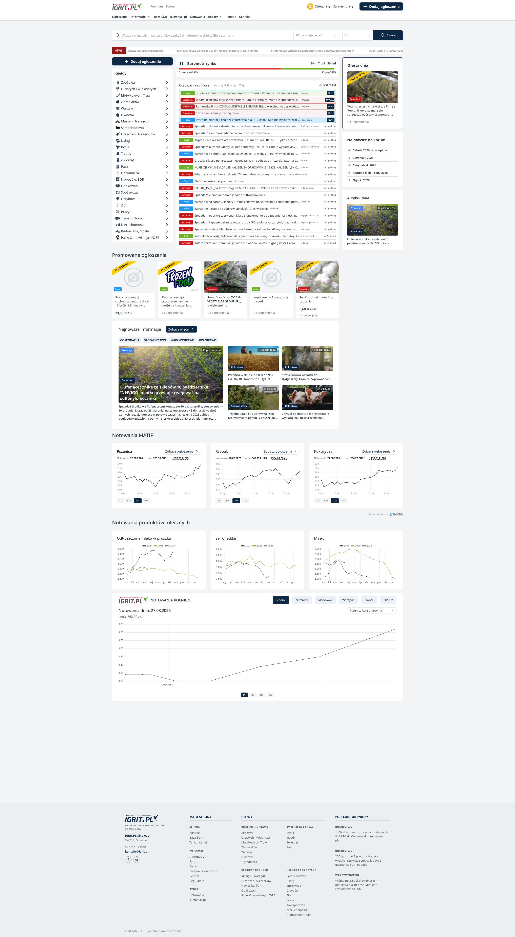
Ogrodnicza (249, 862)
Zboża (281, 600)
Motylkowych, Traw (254, 842)
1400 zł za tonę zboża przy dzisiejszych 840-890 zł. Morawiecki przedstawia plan (361, 836)
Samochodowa (296, 876)
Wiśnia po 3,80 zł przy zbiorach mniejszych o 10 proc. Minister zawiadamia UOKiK (356, 885)
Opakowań (248, 890)
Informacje (196, 856)
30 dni (331, 63)
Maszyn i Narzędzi (253, 876)
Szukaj (391, 35)
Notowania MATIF (132, 435)
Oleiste (388, 600)
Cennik (194, 876)
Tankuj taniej (198, 842)
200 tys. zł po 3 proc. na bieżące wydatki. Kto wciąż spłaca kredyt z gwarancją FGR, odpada (358, 860)
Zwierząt (292, 842)
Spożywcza (294, 886)
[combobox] (313, 35)
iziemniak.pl (178, 17)
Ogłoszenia (119, 17)
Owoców (247, 857)
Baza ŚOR (160, 17)
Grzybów (292, 890)
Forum (170, 6)
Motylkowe (325, 600)
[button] (310, 6)
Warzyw (246, 852)
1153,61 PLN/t (377, 458)
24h (313, 63)
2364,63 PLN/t (279, 458)
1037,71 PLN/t (180, 458)
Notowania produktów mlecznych (151, 522)
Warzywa (348, 600)
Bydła (290, 833)
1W (146, 500)
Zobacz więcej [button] (178, 329)
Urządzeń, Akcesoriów (256, 881)
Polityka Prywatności (203, 871)
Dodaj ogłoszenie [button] (384, 6)
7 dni (321, 63)
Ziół (289, 895)
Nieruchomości (297, 910)
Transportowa (296, 905)
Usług (290, 881)
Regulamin (196, 881)
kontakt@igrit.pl (136, 851)
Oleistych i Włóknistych (256, 837)
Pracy (290, 900)
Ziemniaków (249, 847)
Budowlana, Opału (299, 915)
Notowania (197, 17)
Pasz (290, 847)
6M (129, 500)
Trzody (291, 837)
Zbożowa (247, 833)
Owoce (369, 600)
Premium (156, 6)
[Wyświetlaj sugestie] (334, 35)
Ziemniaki (302, 600)
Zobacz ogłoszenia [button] (179, 451)
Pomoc (231, 17)
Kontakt (244, 17)
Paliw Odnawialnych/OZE (258, 895)
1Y (120, 500)
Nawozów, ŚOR (251, 886)
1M (138, 500)
